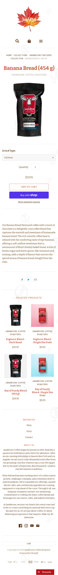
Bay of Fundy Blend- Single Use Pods (42, 392)
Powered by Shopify (29, 553)
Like (22, 279)
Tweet (28, 279)
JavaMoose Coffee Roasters (29, 74)
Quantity (23, 167)
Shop (29, 425)
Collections (20, 55)
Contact (29, 437)
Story (29, 431)
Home (9, 55)
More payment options (29, 202)
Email (35, 279)
